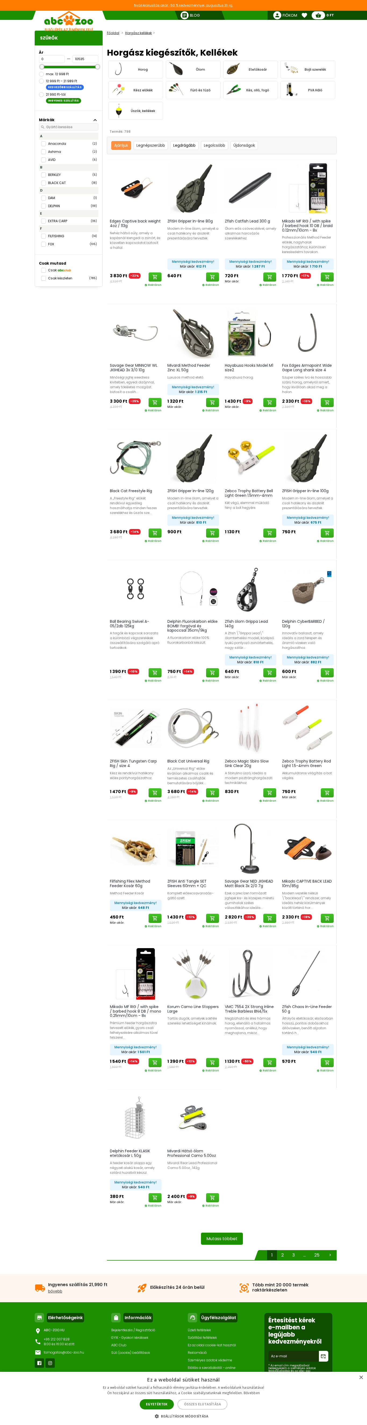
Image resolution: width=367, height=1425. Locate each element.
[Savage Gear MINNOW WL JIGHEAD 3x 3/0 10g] (135, 332)
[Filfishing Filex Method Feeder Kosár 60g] (135, 848)
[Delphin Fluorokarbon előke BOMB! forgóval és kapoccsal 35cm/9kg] (193, 588)
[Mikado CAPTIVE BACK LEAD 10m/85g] (307, 848)
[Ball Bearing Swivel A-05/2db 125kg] (135, 588)
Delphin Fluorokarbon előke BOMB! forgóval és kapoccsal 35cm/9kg (192, 626)
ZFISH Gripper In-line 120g (190, 491)
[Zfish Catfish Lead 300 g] (250, 188)
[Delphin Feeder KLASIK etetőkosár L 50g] (135, 1118)
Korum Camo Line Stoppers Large (193, 1009)
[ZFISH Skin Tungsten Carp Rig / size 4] (135, 728)
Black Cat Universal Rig (188, 761)
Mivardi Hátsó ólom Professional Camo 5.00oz (191, 1153)
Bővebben (252, 1393)
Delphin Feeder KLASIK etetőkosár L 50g (130, 1153)
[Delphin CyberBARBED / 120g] (307, 588)
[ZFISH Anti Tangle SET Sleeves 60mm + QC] (193, 848)
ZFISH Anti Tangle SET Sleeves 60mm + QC (187, 883)
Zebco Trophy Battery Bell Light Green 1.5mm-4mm (249, 493)
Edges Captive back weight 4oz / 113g (135, 223)
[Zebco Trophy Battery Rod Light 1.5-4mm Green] (307, 728)
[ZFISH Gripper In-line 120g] (193, 458)
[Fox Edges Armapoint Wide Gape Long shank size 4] (307, 332)
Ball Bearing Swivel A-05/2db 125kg (129, 624)
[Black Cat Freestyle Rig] (135, 458)
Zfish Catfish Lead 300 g (247, 221)
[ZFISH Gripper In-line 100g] (307, 458)
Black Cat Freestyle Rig (131, 491)
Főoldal (113, 33)
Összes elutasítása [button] (202, 1404)
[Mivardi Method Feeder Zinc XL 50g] (193, 332)
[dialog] (183, 1398)
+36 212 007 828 (57, 1339)
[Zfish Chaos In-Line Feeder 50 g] (307, 973)
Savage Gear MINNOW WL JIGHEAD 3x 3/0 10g (133, 368)
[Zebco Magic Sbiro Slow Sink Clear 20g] (250, 728)
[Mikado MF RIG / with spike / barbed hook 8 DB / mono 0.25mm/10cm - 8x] (135, 973)
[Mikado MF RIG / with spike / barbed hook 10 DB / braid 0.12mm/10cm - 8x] (307, 188)
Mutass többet (222, 1239)
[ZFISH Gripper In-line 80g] (193, 188)
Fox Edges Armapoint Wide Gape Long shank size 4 (307, 368)
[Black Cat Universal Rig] (193, 728)
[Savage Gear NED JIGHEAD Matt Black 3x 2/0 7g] (250, 848)
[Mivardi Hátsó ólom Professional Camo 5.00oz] (193, 1118)
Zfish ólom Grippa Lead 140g (246, 624)
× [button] (361, 1378)
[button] (183, 1416)
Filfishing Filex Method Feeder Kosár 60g (130, 883)
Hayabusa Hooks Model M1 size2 (249, 368)
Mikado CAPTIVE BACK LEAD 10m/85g (307, 883)
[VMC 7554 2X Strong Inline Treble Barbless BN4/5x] (250, 973)
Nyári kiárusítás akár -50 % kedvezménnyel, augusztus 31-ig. (183, 5)
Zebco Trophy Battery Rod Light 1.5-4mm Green (306, 763)
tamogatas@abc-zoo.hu (64, 1352)
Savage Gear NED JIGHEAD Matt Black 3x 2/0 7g (249, 883)
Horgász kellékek (138, 33)
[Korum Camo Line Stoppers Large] (193, 973)
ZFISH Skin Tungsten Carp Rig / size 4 (133, 763)
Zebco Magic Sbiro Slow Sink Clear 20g (247, 763)
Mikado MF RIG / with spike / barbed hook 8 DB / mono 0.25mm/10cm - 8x (135, 1011)
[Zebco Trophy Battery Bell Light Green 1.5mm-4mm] (250, 458)
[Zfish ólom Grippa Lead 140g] (250, 588)
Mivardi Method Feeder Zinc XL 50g (188, 368)
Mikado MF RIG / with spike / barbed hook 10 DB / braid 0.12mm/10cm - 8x (307, 225)
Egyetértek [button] (157, 1404)
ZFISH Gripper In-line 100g (305, 491)
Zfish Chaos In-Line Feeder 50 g (307, 1009)
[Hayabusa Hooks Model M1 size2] (250, 332)
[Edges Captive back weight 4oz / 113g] (135, 188)
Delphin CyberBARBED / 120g (303, 624)
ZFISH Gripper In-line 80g (190, 221)
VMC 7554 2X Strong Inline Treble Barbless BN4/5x (249, 1009)
